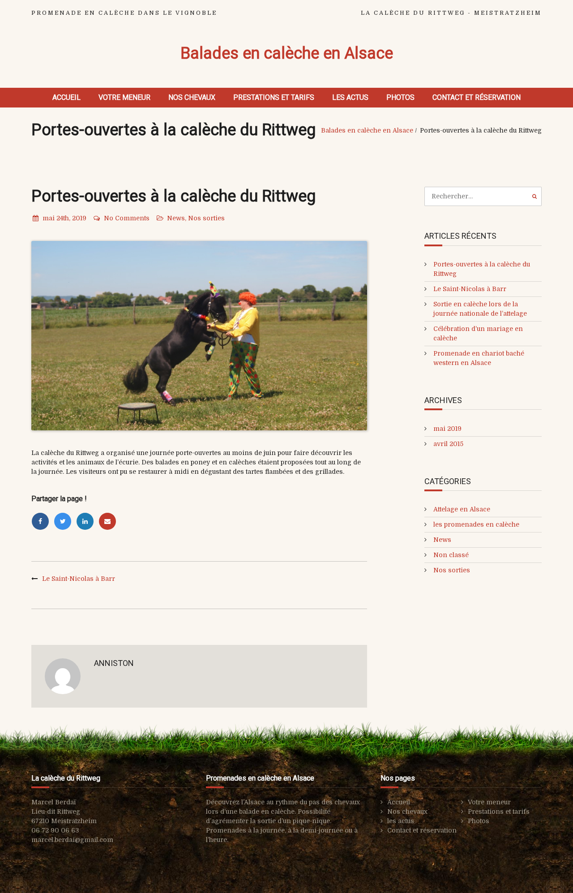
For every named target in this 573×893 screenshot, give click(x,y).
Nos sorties (206, 218)
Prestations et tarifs (273, 97)
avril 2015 (448, 443)
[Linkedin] (87, 521)
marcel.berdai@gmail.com (72, 839)
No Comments (127, 218)
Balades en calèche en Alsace (286, 53)
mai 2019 (447, 428)
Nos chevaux (191, 97)
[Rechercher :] (483, 196)
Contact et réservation (476, 97)
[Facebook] (42, 521)
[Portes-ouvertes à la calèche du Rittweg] (199, 335)
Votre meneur (124, 97)
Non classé (451, 554)
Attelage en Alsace (461, 509)
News (176, 218)
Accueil (66, 97)
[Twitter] (65, 521)
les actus (350, 97)
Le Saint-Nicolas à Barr (78, 578)
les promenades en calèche (476, 524)
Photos (400, 97)
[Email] (108, 521)
